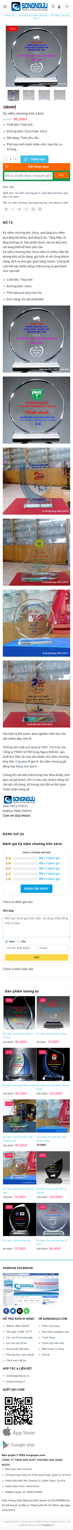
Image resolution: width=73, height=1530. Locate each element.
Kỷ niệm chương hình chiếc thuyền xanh (18, 1139)
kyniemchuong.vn (15, 1381)
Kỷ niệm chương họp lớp (16, 1240)
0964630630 (32, 1486)
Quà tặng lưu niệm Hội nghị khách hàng (51, 1139)
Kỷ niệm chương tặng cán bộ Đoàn (52, 1087)
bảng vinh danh (26, 766)
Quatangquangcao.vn (17, 1375)
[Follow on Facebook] (6, 1311)
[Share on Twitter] (20, 210)
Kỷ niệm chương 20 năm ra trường (51, 1190)
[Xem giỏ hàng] (67, 7)
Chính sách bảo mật (53, 1343)
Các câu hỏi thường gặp (19, 1337)
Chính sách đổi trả (16, 1360)
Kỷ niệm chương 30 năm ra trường (18, 1035)
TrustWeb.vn (47, 1525)
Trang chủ (9, 15)
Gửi (36, 957)
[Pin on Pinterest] (33, 210)
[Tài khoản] (59, 6)
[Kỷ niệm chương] (10, 107)
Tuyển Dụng (48, 1337)
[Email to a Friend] (26, 210)
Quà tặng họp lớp (37, 202)
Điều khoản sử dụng (53, 1349)
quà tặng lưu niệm (58, 202)
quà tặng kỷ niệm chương (42, 747)
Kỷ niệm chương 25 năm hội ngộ (18, 1190)
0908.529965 (34, 1491)
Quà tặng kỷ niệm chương (33, 15)
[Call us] (26, 1311)
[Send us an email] (20, 1311)
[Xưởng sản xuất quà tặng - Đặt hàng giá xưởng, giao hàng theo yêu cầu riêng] (29, 6)
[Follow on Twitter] (13, 1311)
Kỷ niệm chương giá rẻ (27, 193)
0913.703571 (19, 806)
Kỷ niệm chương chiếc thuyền (19, 1085)
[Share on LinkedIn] (40, 210)
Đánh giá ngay (36, 888)
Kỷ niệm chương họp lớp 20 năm (51, 1242)
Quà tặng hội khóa (52, 193)
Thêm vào (37, 159)
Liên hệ (46, 1354)
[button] (5, 6)
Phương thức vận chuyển (20, 1354)
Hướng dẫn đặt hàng (17, 1349)
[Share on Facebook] (13, 210)
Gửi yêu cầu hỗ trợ (16, 1343)
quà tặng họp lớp (30, 292)
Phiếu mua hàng (50, 1326)
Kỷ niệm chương (17, 202)
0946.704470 (22, 1326)
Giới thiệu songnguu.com (55, 1331)
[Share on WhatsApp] (6, 210)
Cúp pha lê (23, 761)
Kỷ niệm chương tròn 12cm (51, 1033)
